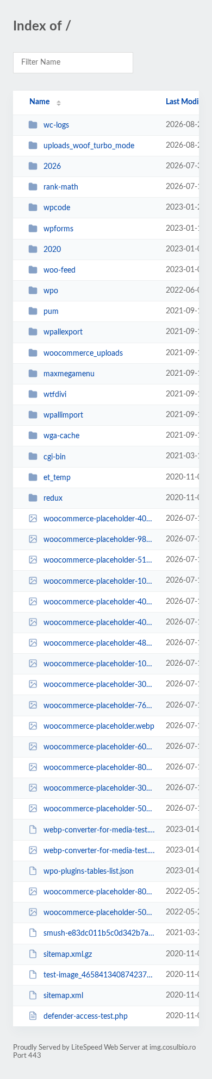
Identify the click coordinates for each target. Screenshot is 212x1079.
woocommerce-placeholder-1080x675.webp (99, 581)
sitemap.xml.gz (67, 954)
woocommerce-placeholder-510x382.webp (99, 560)
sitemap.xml (63, 996)
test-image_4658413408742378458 (99, 975)
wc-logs (56, 125)
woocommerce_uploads (83, 353)
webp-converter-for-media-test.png (99, 851)
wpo (50, 291)
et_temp (57, 478)
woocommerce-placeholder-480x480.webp (99, 643)
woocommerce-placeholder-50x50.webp (99, 809)
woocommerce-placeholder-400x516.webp (99, 602)
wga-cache (61, 436)
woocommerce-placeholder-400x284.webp (99, 623)
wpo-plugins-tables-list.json (88, 871)
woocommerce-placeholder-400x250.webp (99, 519)
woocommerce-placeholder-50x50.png (99, 913)
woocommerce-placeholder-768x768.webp (99, 705)
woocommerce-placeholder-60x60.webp (99, 747)
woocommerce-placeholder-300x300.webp (99, 788)
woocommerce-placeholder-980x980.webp (99, 540)
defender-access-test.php (85, 1016)
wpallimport (63, 415)
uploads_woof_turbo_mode (88, 146)
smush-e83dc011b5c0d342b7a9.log (99, 933)
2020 (52, 250)
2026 (52, 167)
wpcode (56, 208)
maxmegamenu (69, 374)
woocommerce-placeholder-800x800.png (99, 892)
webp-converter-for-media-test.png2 (99, 830)
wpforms (58, 229)
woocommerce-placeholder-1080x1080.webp (99, 664)
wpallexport (63, 332)
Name (39, 102)
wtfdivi (54, 395)
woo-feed (59, 270)
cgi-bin (54, 456)
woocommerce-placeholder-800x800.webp (99, 768)
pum (51, 312)
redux (53, 498)
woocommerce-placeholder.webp (98, 726)
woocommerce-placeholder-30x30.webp (99, 685)
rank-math (60, 187)
